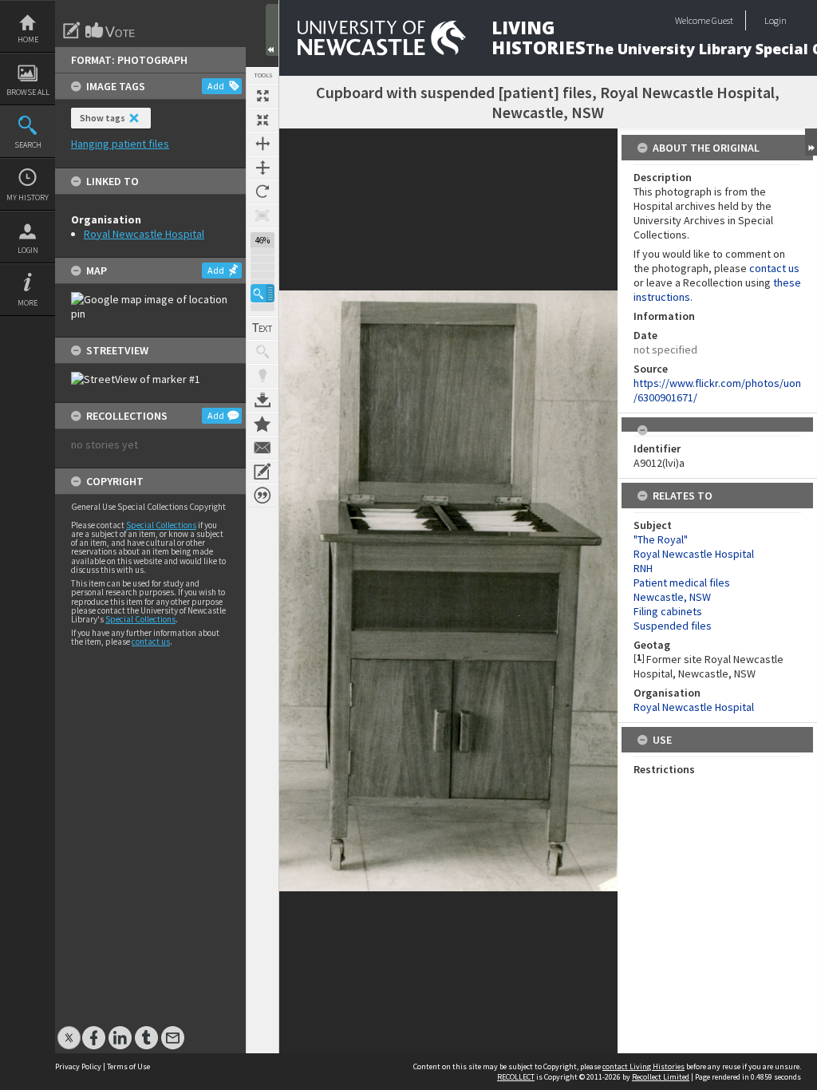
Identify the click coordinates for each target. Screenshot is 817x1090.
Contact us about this (262, 448)
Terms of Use (128, 1066)
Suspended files (672, 625)
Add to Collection (262, 424)
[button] (262, 293)
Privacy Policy (78, 1066)
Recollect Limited (660, 1077)
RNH (643, 568)
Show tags (102, 118)
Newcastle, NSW (672, 597)
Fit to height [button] (262, 168)
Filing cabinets (667, 611)
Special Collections (161, 525)
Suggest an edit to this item (72, 30)
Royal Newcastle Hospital (144, 234)
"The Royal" (660, 539)
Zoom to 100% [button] (262, 215)
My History (27, 197)
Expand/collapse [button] (811, 142)
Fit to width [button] (262, 144)
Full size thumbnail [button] (262, 96)
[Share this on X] (69, 1030)
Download (262, 400)
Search (27, 145)
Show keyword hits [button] (262, 352)
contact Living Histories (643, 1066)
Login (28, 250)
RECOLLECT (516, 1077)
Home (28, 39)
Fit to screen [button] (262, 120)
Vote (111, 30)
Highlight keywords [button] (262, 376)
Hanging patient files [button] (120, 143)
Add (215, 86)
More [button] (27, 303)
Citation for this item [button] (262, 495)
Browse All (27, 92)
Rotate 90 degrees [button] (262, 191)
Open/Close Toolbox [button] (272, 30)
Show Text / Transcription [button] (262, 328)
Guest (722, 20)
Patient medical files (681, 582)
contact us (151, 641)
